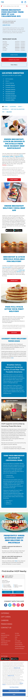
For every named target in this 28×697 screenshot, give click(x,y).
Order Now (14, 280)
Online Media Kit (4, 644)
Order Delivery (14, 60)
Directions (14, 55)
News (16, 637)
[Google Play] (5, 659)
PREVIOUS (1, 522)
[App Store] (14, 659)
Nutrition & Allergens (19, 648)
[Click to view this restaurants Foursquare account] (18, 605)
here (12, 357)
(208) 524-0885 (7, 589)
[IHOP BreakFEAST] (14, 522)
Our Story (17, 633)
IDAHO (20, 106)
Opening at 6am (9, 577)
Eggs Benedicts (19, 156)
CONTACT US (6, 628)
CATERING (5, 613)
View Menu (14, 65)
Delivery (9, 111)
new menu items (6, 267)
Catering (18, 592)
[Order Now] (25, 2)
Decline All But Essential (14, 690)
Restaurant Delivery (5, 635)
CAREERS (4, 620)
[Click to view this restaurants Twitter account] (9, 605)
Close (14, 694)
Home (6, 106)
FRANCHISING (6, 624)
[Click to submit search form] (26, 6)
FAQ (16, 638)
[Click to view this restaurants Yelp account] (22, 605)
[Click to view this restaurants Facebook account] (5, 605)
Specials (19, 271)
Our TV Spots (17, 640)
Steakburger (21, 270)
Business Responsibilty (20, 646)
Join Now (14, 332)
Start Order (14, 179)
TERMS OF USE (17, 667)
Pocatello (5, 109)
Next (26, 522)
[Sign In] (22, 2)
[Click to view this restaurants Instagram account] (14, 605)
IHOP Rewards (4, 637)
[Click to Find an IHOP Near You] (1, 6)
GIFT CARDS (6, 617)
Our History (17, 635)
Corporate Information (5, 640)
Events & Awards (18, 642)
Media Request (4, 642)
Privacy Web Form (19, 644)
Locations (13, 106)
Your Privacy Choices (14, 687)
